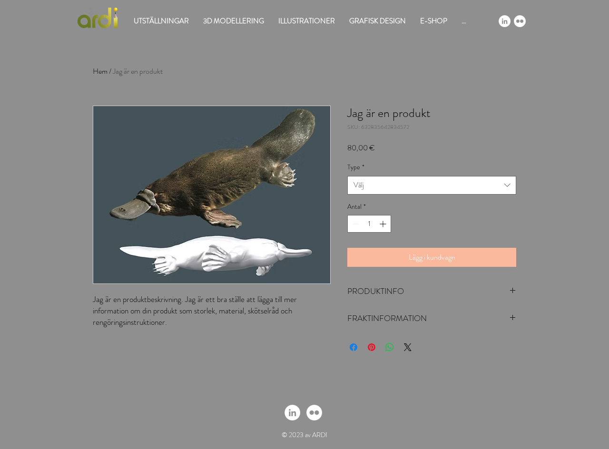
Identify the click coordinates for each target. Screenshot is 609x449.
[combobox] (431, 185)
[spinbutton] (369, 223)
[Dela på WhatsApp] (389, 347)
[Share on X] (407, 347)
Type (355, 167)
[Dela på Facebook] (353, 347)
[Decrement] (355, 223)
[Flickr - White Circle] (520, 21)
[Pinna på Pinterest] (371, 347)
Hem (100, 71)
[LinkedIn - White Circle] (505, 21)
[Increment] (384, 223)
